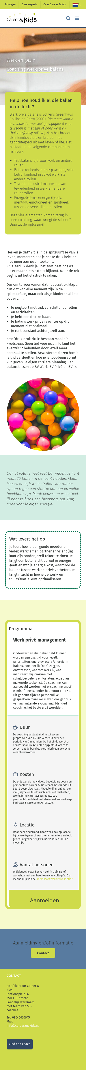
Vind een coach (19, 1044)
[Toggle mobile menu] (77, 18)
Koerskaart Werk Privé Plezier (54, 879)
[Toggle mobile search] (68, 18)
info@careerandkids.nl (23, 1026)
